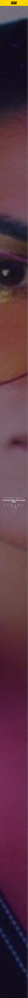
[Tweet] (7, 505)
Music (6, 497)
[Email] (22, 505)
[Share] (4, 505)
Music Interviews (11, 497)
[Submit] (18, 505)
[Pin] (11, 505)
